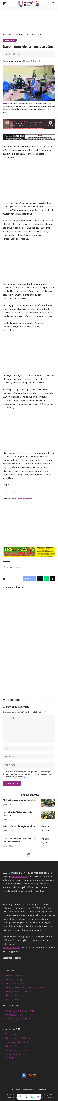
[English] (31, 1075)
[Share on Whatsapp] (32, 1097)
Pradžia (6, 34)
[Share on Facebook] (10, 54)
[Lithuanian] (34, 1075)
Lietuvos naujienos (13, 999)
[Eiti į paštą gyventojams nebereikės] (48, 803)
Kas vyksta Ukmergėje (15, 1054)
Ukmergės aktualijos (14, 979)
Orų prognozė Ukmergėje (17, 1050)
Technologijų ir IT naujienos (18, 1018)
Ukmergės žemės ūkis (15, 995)
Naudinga (9, 1057)
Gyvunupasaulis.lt (13, 1014)
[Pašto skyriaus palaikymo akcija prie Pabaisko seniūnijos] (48, 841)
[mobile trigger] (5, 3)
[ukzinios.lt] (29, 3)
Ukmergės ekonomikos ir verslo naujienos (24, 987)
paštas (17, 567)
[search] (53, 3)
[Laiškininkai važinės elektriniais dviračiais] (48, 815)
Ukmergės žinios (15, 61)
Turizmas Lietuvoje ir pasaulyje (19, 1010)
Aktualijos (10, 40)
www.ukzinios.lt (19, 876)
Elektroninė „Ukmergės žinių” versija (22, 1042)
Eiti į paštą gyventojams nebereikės (19, 800)
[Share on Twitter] (14, 54)
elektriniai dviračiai (22, 498)
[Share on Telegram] (18, 54)
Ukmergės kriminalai (14, 983)
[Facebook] (24, 1075)
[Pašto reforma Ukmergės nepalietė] (48, 829)
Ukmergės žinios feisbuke (17, 1046)
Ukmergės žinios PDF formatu (19, 1038)
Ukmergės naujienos (14, 975)
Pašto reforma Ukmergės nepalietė (19, 826)
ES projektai (10, 1034)
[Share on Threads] (52, 578)
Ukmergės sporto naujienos (18, 991)
